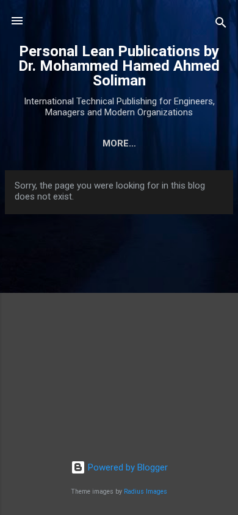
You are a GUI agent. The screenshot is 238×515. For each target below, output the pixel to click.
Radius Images (145, 491)
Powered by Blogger (126, 467)
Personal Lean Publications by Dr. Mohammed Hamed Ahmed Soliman (119, 66)
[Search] (221, 24)
